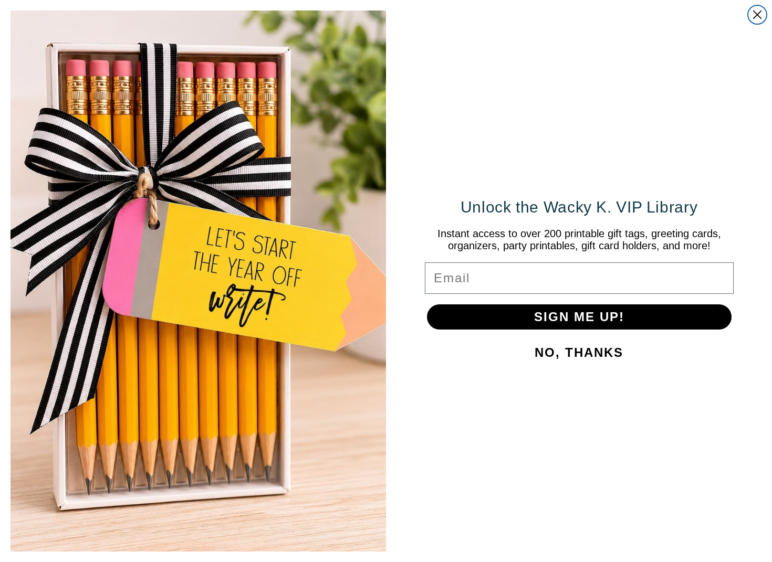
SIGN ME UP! (579, 317)
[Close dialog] (757, 14)
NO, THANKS (579, 352)
